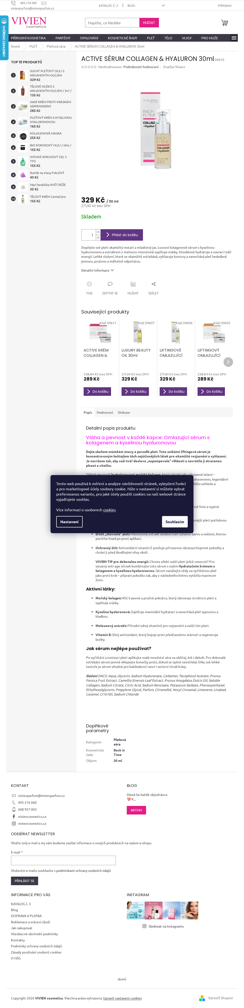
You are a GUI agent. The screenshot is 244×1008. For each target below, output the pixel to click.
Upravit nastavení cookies (122, 998)
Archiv (136, 810)
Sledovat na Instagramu (166, 926)
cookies (109, 509)
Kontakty (18, 940)
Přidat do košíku (125, 235)
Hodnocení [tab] (105, 412)
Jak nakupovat (21, 928)
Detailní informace (95, 270)
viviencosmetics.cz (32, 816)
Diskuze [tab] (124, 412)
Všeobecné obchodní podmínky (34, 934)
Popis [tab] (88, 412)
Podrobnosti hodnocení (141, 67)
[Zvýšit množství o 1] (98, 232)
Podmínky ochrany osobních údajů (36, 946)
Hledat (149, 22)
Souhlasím (175, 521)
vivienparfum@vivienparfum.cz (41, 795)
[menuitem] (28, 38)
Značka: (174, 67)
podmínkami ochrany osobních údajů (83, 870)
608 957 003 (27, 809)
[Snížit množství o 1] (98, 237)
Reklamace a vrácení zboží (30, 922)
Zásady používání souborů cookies (36, 952)
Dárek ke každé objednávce (147, 794)
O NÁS (15, 958)
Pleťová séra (120, 741)
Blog (131, 5)
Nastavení (69, 521)
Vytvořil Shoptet (220, 998)
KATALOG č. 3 (108, 5)
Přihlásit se (24, 881)
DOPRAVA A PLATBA (26, 916)
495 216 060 (27, 802)
